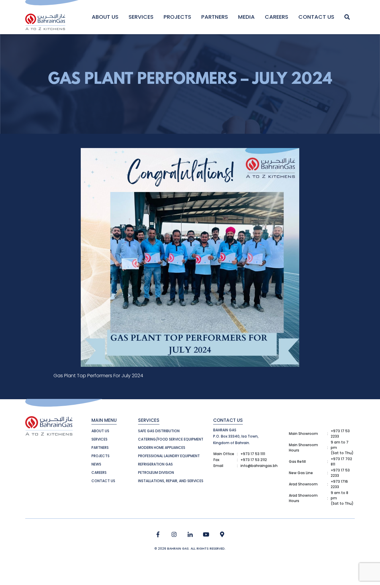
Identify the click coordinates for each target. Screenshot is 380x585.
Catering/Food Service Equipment (170, 439)
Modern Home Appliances (161, 447)
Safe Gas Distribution (159, 430)
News (96, 464)
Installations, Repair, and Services (170, 480)
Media (246, 17)
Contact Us (316, 17)
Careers (276, 17)
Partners (214, 17)
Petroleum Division (156, 472)
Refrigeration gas (155, 464)
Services (141, 17)
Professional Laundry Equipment (169, 455)
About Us (105, 17)
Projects (177, 17)
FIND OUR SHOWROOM (222, 534)
